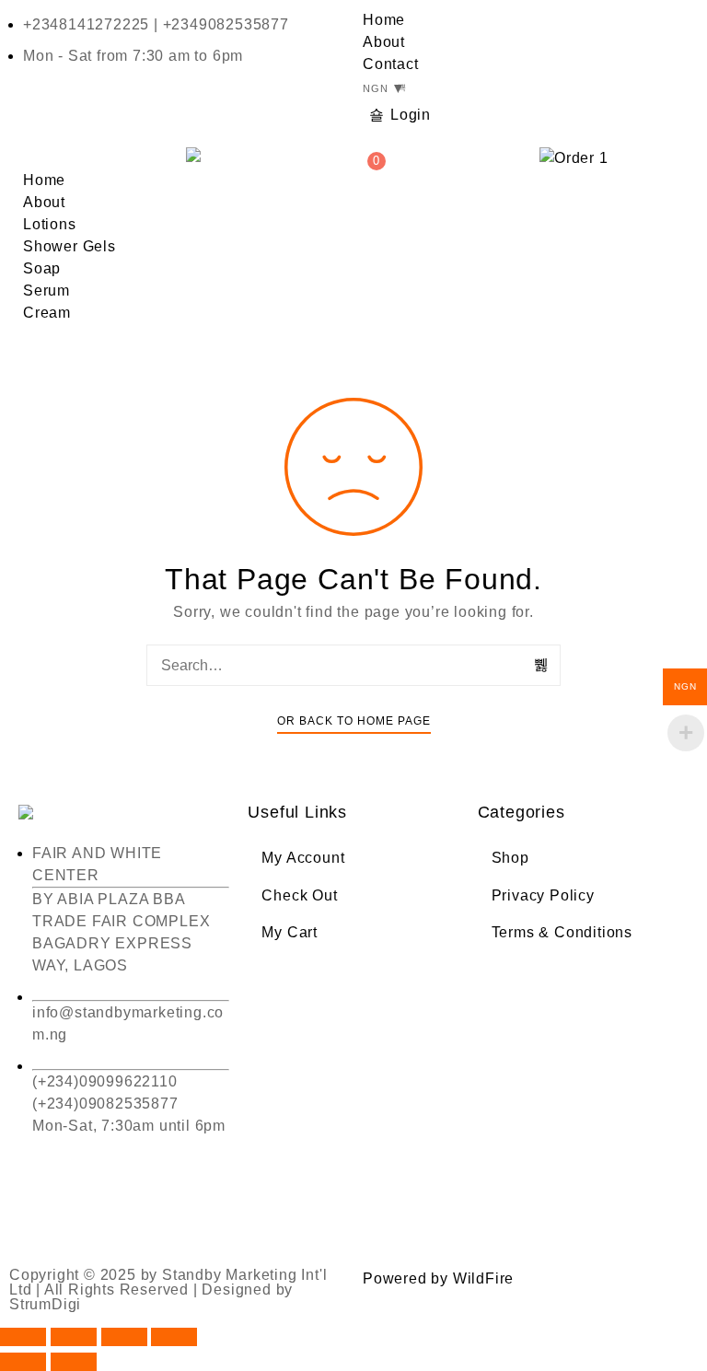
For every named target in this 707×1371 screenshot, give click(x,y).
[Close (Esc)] (174, 1337)
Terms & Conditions (562, 932)
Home (384, 20)
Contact (391, 64)
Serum (46, 290)
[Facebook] (41, 1211)
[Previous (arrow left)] (23, 1362)
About (384, 42)
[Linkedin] (192, 1211)
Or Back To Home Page (354, 720)
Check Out (299, 895)
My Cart (289, 932)
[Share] (124, 1337)
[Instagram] (143, 1211)
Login (410, 114)
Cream (47, 312)
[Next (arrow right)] (74, 1362)
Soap (42, 268)
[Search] (542, 664)
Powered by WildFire (438, 1278)
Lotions (49, 224)
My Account (302, 858)
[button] (88, 158)
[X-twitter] (92, 1211)
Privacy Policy (543, 895)
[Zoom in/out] (23, 1337)
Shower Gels (69, 246)
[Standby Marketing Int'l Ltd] (203, 154)
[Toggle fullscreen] (74, 1337)
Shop (510, 858)
